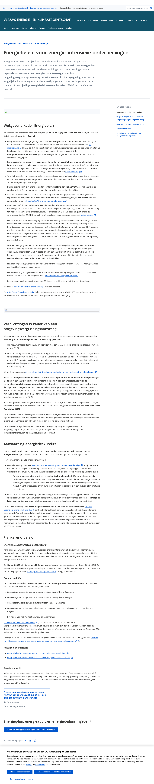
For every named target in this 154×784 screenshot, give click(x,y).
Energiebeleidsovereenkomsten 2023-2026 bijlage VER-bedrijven (36, 653)
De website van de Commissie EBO (19, 622)
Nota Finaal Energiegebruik (19, 292)
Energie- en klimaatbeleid (18, 8)
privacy (29, 764)
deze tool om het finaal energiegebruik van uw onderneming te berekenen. (60, 372)
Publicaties (140, 20)
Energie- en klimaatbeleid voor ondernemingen (44, 8)
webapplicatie (86, 215)
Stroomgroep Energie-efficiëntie (41, 571)
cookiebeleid (40, 764)
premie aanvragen (73, 171)
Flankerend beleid (123, 128)
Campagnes (93, 20)
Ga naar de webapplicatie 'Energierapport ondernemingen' (31, 729)
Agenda (119, 20)
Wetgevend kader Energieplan (129, 112)
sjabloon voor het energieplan (28, 286)
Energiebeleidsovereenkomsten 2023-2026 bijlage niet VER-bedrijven (38, 657)
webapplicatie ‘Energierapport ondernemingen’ (45, 201)
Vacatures (81, 20)
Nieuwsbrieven (107, 20)
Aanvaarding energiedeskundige (130, 124)
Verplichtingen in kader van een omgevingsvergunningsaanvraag (130, 118)
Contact (129, 20)
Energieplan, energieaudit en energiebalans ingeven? (128, 134)
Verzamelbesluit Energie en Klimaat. (61, 275)
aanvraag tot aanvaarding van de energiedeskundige (56, 465)
